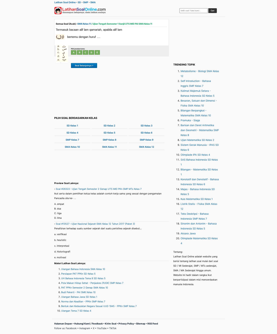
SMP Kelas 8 (109, 139)
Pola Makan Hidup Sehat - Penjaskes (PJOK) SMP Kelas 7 (92, 282)
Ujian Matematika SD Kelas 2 (197, 140)
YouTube (101, 328)
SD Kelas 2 (109, 125)
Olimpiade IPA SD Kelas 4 (195, 154)
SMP (85, 2)
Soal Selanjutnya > (84, 65)
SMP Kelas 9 (146, 139)
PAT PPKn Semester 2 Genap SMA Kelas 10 (84, 287)
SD (79, 2)
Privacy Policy (126, 323)
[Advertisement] (111, 91)
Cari (212, 11)
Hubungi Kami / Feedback (88, 323)
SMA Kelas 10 (72, 146)
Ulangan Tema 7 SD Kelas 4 (76, 310)
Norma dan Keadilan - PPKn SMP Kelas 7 (83, 301)
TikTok (112, 328)
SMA (93, 2)
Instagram (84, 328)
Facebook (71, 328)
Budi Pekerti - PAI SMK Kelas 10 (78, 292)
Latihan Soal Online (65, 2)
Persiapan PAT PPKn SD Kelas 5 (78, 273)
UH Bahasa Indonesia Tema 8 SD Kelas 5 (83, 278)
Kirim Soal (110, 323)
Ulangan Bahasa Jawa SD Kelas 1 (79, 296)
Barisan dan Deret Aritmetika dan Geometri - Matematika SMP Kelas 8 (200, 130)
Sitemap (140, 323)
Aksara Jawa (188, 233)
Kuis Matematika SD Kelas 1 (197, 199)
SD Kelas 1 (72, 125)
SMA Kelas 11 (84, 23)
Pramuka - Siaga (190, 120)
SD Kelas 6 (146, 132)
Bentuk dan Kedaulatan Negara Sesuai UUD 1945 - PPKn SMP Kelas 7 (99, 306)
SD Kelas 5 (109, 132)
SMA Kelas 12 (146, 146)
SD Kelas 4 (72, 132)
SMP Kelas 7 (72, 139)
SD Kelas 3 (146, 125)
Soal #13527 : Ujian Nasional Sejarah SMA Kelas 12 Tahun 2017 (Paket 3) (95, 223)
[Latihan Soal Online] (80, 10)
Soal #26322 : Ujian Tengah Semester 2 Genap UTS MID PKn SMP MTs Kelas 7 (99, 188)
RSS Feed (152, 323)
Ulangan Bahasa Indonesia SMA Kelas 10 (83, 269)
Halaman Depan (63, 323)
